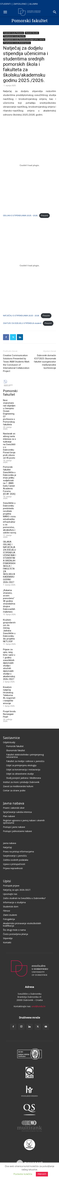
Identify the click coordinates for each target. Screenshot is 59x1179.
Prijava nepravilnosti (13, 868)
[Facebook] (6, 337)
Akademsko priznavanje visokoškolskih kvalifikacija (22, 924)
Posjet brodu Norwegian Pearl (9, 714)
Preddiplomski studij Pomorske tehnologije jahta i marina (24, 39)
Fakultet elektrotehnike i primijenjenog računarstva (25, 755)
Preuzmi (44, 215)
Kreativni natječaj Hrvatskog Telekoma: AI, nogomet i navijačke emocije (9, 695)
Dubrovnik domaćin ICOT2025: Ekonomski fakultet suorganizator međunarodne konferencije (45, 361)
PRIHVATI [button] (42, 1174)
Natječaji (7, 847)
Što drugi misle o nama (14, 929)
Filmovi (6, 910)
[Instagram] (21, 1027)
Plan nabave (9, 816)
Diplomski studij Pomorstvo (13, 33)
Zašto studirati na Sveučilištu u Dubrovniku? (24, 898)
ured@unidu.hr (38, 1006)
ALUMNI (33, 3)
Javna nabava (13, 803)
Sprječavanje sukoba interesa (17, 812)
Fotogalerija (9, 919)
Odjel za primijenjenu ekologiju (21, 765)
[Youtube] (46, 1027)
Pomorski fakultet (29, 20)
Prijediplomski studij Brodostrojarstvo (17, 43)
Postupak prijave (11, 885)
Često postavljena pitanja (15, 934)
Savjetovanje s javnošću (15, 855)
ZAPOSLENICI (20, 3)
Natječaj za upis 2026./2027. (17, 889)
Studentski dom (10, 906)
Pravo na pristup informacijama (18, 851)
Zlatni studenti (10, 914)
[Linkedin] (20, 337)
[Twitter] (13, 337)
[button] (5, 12)
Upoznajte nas (10, 894)
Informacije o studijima (14, 902)
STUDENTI (5, 3)
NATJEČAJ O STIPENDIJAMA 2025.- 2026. (21, 315)
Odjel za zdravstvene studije (20, 773)
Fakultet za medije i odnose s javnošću (25, 761)
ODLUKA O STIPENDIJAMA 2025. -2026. (20, 215)
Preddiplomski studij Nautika (14, 36)
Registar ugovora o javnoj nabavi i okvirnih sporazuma (24, 821)
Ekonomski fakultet (15, 750)
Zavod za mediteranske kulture (18, 786)
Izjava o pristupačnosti (14, 864)
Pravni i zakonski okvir (14, 807)
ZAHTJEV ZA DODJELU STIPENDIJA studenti (22, 323)
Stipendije (8, 938)
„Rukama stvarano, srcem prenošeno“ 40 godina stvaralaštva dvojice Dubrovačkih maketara (9, 601)
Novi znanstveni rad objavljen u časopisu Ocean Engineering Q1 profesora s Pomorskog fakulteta (9, 412)
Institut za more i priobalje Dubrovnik (21, 782)
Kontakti (7, 942)
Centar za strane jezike (14, 790)
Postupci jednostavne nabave (17, 831)
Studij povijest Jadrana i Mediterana (23, 777)
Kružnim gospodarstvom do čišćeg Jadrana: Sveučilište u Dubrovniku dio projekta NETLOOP (9, 631)
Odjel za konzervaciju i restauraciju (23, 769)
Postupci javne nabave (14, 827)
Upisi (7, 881)
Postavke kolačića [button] (22, 1174)
